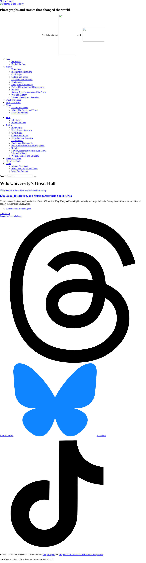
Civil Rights (16, 74)
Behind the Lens (18, 64)
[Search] (35, 176)
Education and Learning (22, 79)
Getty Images (49, 554)
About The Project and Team (24, 110)
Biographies (16, 69)
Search (3, 176)
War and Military (19, 95)
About (8, 105)
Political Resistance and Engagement (27, 87)
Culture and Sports (19, 77)
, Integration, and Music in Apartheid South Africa (36, 195)
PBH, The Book (13, 102)
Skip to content (7, 1)
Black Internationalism (21, 72)
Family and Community (22, 84)
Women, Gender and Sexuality (25, 97)
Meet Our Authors (19, 112)
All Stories (16, 61)
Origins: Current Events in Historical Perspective (81, 554)
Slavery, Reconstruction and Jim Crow (28, 92)
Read (8, 59)
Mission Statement (19, 107)
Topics (9, 66)
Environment (17, 82)
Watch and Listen (13, 100)
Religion (15, 89)
